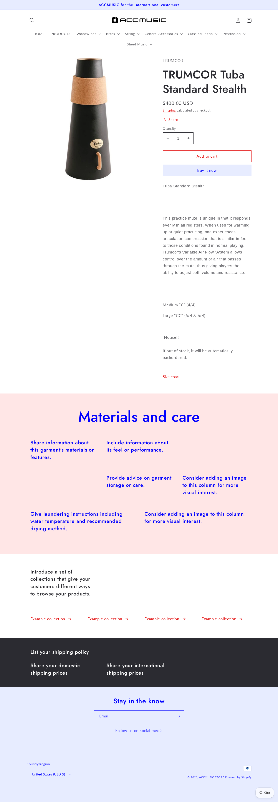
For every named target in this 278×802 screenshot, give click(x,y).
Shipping (169, 110)
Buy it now (207, 170)
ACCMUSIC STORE (211, 777)
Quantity (169, 128)
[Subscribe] (178, 716)
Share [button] (173, 119)
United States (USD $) (48, 774)
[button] (32, 20)
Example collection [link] (47, 618)
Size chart (171, 376)
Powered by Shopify (238, 777)
